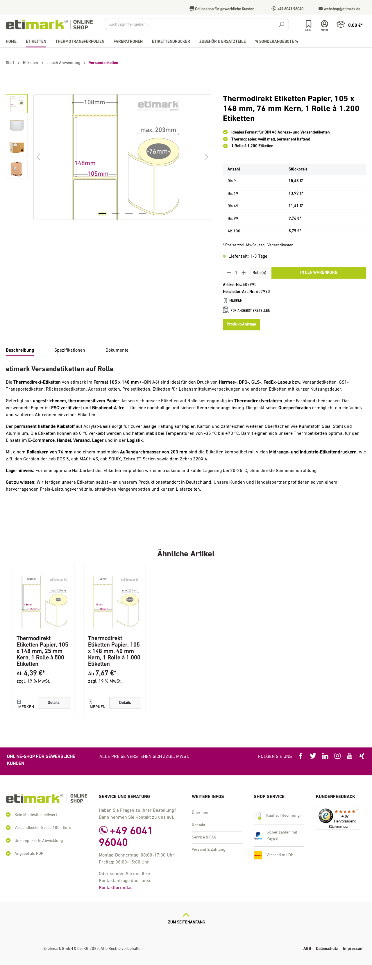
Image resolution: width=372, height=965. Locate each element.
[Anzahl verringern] (229, 273)
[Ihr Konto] (324, 24)
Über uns (200, 813)
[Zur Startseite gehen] (49, 24)
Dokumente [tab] (116, 350)
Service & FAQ (204, 837)
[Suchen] (281, 25)
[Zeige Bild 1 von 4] (102, 213)
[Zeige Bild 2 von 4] (115, 213)
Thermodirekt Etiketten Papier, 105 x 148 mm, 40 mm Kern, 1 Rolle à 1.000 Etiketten (114, 651)
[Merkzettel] (308, 24)
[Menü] (357, 810)
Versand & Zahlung (208, 850)
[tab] (20, 351)
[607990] (122, 157)
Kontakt (198, 825)
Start (10, 63)
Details (54, 703)
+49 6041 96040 (289, 9)
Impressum (353, 949)
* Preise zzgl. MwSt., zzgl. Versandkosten (258, 245)
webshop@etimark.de (341, 9)
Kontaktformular (115, 888)
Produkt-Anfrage (241, 324)
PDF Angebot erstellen (250, 311)
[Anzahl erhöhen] (244, 273)
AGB (307, 949)
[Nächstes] (206, 157)
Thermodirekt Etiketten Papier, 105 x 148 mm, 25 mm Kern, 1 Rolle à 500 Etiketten (42, 651)
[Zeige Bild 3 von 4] (129, 213)
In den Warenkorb (318, 272)
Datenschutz (327, 949)
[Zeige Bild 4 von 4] (142, 213)
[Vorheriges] (38, 157)
